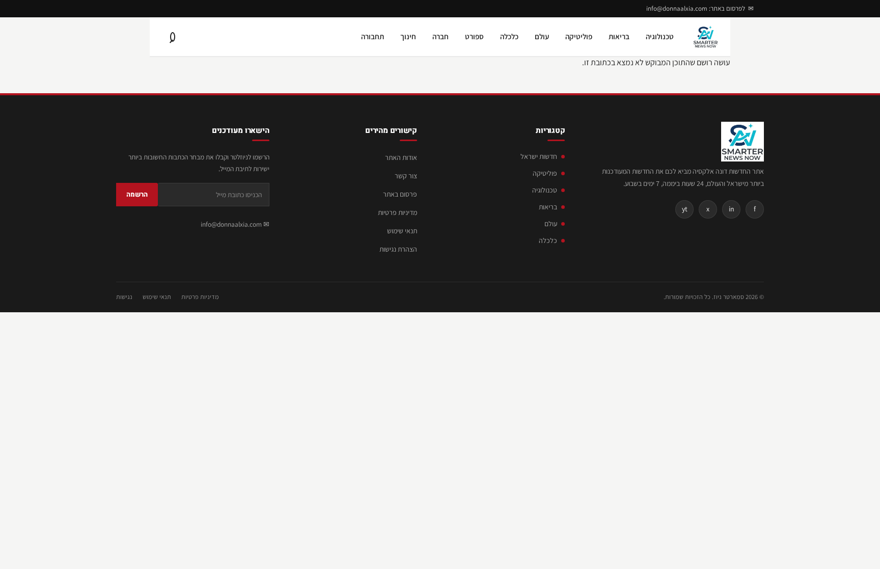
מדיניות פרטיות (397, 212)
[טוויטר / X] (130, 9)
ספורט (474, 36)
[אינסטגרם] (146, 9)
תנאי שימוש (402, 230)
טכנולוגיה (660, 36)
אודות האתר (401, 157)
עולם (542, 36)
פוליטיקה (578, 36)
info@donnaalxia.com (231, 224)
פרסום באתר (400, 194)
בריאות (619, 36)
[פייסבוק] (161, 9)
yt (685, 208)
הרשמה (137, 194)
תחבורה (372, 36)
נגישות (124, 296)
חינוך (408, 36)
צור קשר (406, 175)
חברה (440, 36)
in (731, 208)
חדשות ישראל (538, 156)
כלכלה (509, 36)
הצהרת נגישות (398, 249)
